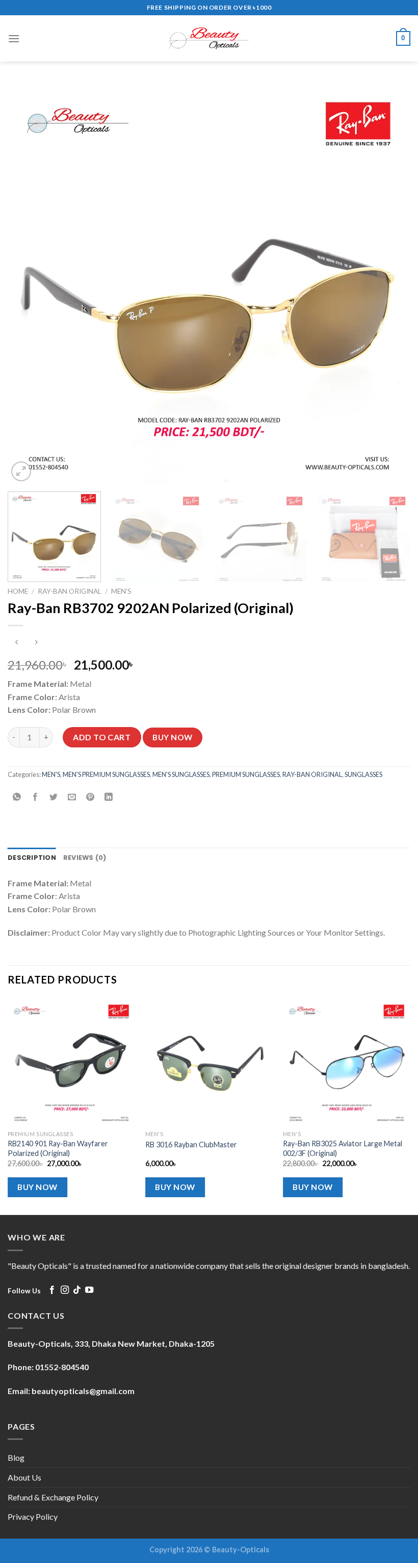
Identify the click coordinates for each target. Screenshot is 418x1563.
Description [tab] (32, 857)
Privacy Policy (33, 1516)
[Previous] (28, 283)
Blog (16, 1457)
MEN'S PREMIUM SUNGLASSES (106, 774)
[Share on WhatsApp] (17, 797)
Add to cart (101, 737)
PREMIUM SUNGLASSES (246, 774)
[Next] (389, 283)
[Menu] (14, 38)
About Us (24, 1477)
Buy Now (172, 737)
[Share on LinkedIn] (108, 797)
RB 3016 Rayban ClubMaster (191, 1144)
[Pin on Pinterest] (90, 797)
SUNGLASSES (363, 774)
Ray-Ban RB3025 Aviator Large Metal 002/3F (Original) (342, 1148)
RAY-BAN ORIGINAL (69, 591)
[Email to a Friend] (72, 797)
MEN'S (121, 591)
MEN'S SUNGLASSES (181, 774)
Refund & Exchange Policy (53, 1497)
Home (18, 591)
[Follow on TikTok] (77, 1290)
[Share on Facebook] (35, 797)
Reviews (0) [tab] (85, 857)
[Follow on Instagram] (65, 1290)
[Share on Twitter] (53, 797)
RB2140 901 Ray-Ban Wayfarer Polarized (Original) (58, 1148)
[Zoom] (21, 471)
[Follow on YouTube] (89, 1290)
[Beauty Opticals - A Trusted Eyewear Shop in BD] (209, 38)
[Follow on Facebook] (52, 1290)
